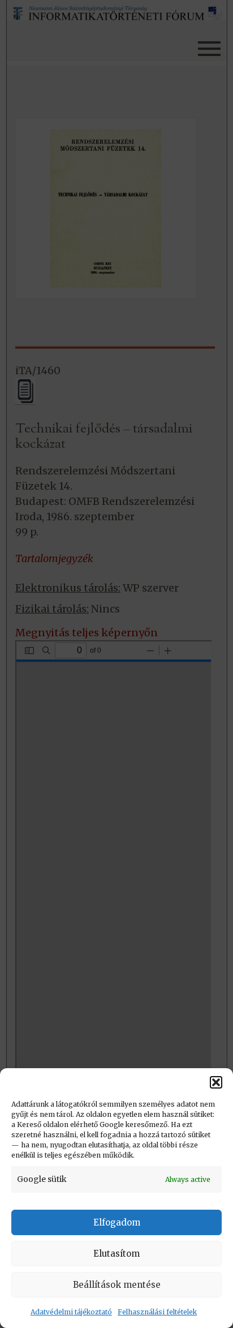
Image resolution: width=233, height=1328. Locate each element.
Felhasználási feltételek (157, 1312)
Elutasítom (116, 1253)
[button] (216, 1082)
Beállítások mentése (117, 1284)
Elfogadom (116, 1222)
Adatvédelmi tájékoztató (71, 1312)
